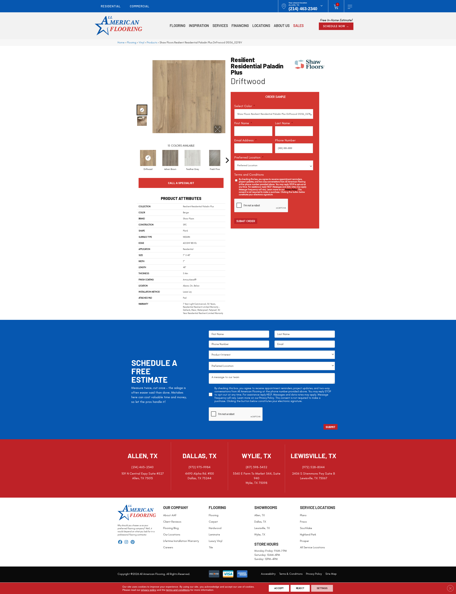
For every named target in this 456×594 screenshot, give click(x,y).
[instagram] (126, 542)
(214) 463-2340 (303, 8)
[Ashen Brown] (170, 158)
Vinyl (141, 42)
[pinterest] (132, 542)
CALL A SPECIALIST (181, 183)
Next (143, 129)
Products (152, 42)
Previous (143, 56)
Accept (279, 588)
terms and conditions (178, 589)
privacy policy (148, 589)
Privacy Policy (291, 189)
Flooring (131, 42)
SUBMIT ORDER (245, 221)
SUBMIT (330, 427)
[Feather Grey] (192, 158)
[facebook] (120, 542)
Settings (322, 588)
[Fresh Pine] (214, 158)
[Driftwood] (148, 158)
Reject (300, 588)
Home (121, 42)
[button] (336, 26)
